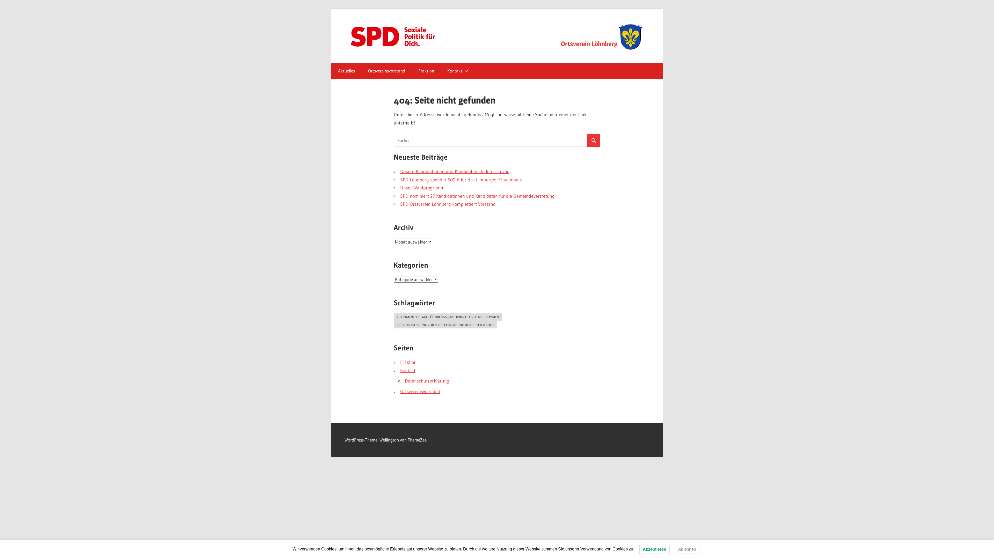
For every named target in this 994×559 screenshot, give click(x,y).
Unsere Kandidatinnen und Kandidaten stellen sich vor (454, 171)
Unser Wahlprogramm (422, 188)
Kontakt (454, 70)
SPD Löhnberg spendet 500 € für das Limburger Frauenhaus (461, 180)
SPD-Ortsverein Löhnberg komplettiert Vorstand (448, 204)
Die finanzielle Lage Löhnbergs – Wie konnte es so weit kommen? (448, 317)
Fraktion (426, 70)
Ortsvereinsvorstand (386, 70)
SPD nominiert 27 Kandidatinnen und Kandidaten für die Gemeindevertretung (477, 196)
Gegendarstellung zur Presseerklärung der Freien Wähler (445, 325)
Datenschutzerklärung (427, 381)
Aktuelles (346, 70)
